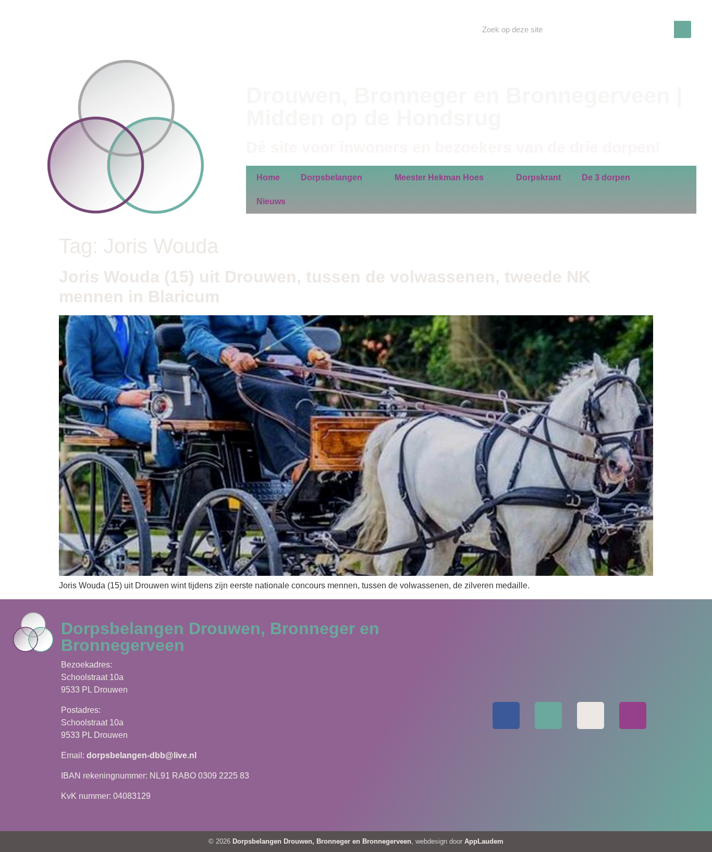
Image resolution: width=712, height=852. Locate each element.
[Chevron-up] (632, 715)
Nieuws (271, 201)
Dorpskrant (538, 177)
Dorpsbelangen (331, 177)
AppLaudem (484, 841)
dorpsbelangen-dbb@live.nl (142, 755)
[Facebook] (506, 715)
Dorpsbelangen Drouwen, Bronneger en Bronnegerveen (321, 841)
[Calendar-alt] (590, 715)
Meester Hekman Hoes (439, 177)
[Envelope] (548, 715)
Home (268, 177)
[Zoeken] (682, 29)
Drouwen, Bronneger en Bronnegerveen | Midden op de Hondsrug (464, 106)
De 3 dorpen (606, 177)
